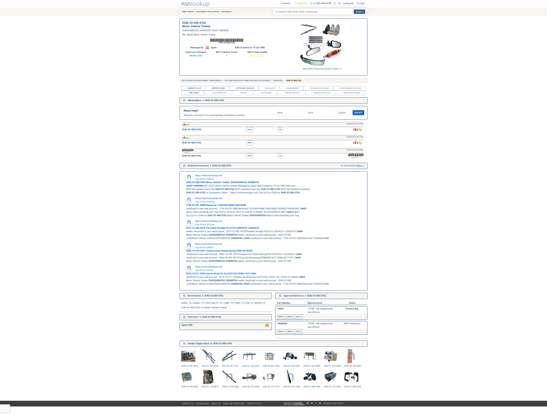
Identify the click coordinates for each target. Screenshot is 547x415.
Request (358, 113)
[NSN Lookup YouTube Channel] (320, 403)
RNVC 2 (290, 317)
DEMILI (197, 303)
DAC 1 (298, 317)
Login (362, 3)
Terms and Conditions (233, 403)
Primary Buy (352, 308)
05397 (190, 34)
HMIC (227, 303)
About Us (215, 403)
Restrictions (218, 88)
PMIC (237, 303)
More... (360, 165)
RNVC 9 (290, 331)
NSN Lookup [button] (188, 12)
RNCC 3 (281, 317)
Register (349, 3)
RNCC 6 (281, 331)
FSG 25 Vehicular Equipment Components (201, 80)
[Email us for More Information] (339, 3)
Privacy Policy (254, 403)
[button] (272, 127)
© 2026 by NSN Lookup (334, 403)
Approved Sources (244, 88)
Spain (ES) (278, 80)
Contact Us (188, 403)
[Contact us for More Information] (334, 3)
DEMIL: (185, 303)
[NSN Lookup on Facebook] (312, 403)
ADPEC (258, 303)
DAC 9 (298, 331)
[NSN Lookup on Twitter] (316, 403)
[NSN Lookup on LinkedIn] (308, 403)
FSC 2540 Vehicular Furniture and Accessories (247, 80)
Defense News (202, 403)
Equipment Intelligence (207, 12)
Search (286, 3)
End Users (194, 93)
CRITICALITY (212, 303)
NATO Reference (352, 323)
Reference (226, 12)
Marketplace (194, 88)
